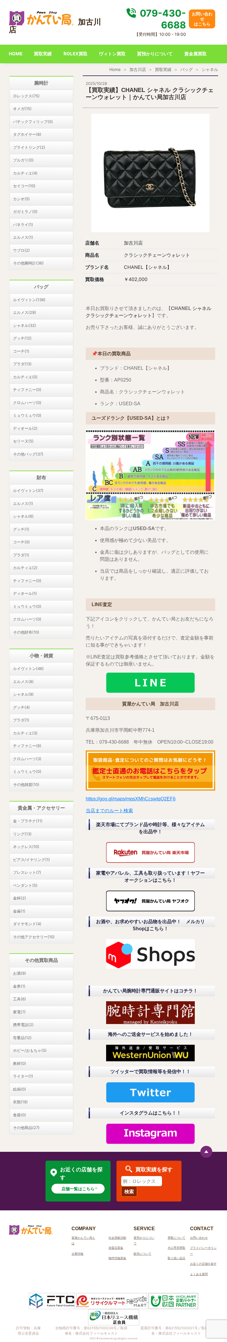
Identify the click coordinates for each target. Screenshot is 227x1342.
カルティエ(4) (25, 173)
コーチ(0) (21, 542)
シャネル (210, 69)
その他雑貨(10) (26, 784)
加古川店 (137, 69)
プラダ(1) (21, 555)
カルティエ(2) (25, 567)
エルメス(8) (23, 681)
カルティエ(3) (25, 733)
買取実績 (43, 53)
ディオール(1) (25, 593)
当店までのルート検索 (109, 810)
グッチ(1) (21, 529)
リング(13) (22, 833)
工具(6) (19, 999)
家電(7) (19, 1012)
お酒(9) (19, 973)
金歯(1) (19, 911)
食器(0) (19, 1114)
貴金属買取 (195, 53)
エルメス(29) (24, 312)
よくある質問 (199, 1274)
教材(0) (19, 1063)
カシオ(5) (21, 198)
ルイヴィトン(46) (28, 668)
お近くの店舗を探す (203, 1263)
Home (115, 69)
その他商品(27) (26, 1127)
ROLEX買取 (75, 53)
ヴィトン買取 (112, 53)
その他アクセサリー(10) (34, 936)
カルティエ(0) (25, 376)
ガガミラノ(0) (25, 211)
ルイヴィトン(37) (28, 490)
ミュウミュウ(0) (27, 415)
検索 (129, 1191)
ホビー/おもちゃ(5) (30, 1050)
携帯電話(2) (23, 1024)
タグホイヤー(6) (27, 134)
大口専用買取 (176, 1247)
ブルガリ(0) (23, 160)
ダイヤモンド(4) (27, 923)
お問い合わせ (199, 1237)
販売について (142, 1253)
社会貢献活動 (117, 1237)
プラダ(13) (22, 363)
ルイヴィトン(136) (29, 299)
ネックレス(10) (26, 846)
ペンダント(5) (25, 885)
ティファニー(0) (27, 389)
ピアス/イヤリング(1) (31, 859)
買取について (176, 1237)
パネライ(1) (23, 224)
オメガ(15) (22, 108)
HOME (15, 53)
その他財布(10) (26, 632)
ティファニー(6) (27, 745)
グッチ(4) (21, 707)
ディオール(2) (25, 428)
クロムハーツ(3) (27, 758)
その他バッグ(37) (28, 454)
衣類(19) (20, 1101)
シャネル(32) (24, 325)
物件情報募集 (117, 1258)
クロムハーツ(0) (27, 402)
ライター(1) (23, 1076)
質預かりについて (155, 53)
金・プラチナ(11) (28, 820)
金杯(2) (19, 898)
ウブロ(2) (21, 250)
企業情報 (77, 1253)
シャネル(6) (23, 516)
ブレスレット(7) (27, 872)
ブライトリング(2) (29, 147)
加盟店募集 (115, 1247)
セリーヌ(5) (23, 441)
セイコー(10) (24, 185)
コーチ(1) (21, 351)
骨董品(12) (22, 1037)
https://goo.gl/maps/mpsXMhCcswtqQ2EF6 (131, 798)
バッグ (186, 69)
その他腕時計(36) (28, 263)
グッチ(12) (22, 338)
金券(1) (19, 986)
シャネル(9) (23, 694)
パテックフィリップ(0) (33, 121)
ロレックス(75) (26, 95)
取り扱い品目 (176, 1258)
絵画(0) (19, 1089)
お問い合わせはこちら (202, 18)
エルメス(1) (23, 237)
